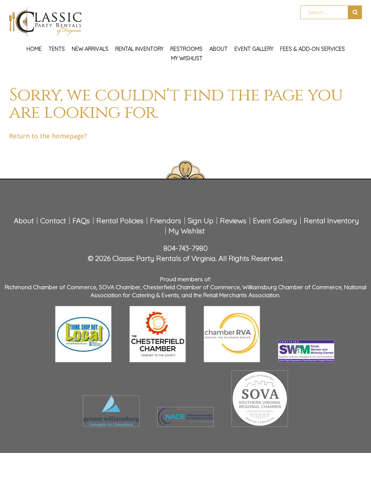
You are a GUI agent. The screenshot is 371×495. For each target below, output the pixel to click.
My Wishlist (187, 58)
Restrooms (186, 48)
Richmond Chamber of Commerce (50, 287)
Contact (53, 220)
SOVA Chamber (120, 287)
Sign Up (200, 220)
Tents (57, 48)
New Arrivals (90, 48)
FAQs (81, 220)
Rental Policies (119, 220)
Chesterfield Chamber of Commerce (191, 287)
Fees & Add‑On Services (312, 48)
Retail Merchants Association (241, 295)
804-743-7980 (185, 248)
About (218, 48)
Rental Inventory (139, 48)
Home (34, 48)
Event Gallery (253, 48)
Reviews (233, 220)
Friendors (165, 220)
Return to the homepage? (48, 136)
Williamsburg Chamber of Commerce (292, 287)
